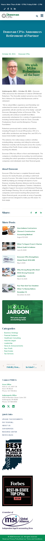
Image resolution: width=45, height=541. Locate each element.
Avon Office (6, 384)
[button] (37, 16)
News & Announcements (13, 346)
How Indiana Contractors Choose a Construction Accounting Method (27, 231)
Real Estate (8, 351)
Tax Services (9, 353)
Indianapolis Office (9, 395)
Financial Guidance (11, 335)
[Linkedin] (13, 406)
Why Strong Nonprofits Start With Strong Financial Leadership (28, 273)
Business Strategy (11, 333)
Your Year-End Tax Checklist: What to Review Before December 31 (28, 289)
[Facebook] (3, 406)
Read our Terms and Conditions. (31, 539)
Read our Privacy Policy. (11, 539)
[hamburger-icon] (42, 16)
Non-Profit (8, 348)
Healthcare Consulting (12, 338)
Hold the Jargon (10, 340)
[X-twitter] (8, 406)
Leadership (8, 343)
